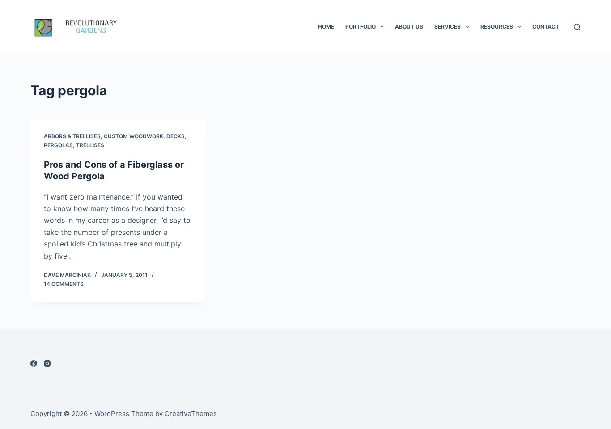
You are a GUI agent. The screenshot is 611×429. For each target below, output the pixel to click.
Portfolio (360, 26)
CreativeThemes (191, 413)
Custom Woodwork (133, 136)
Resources (496, 26)
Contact (545, 26)
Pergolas (58, 145)
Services (447, 26)
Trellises (90, 145)
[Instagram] (47, 363)
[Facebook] (33, 363)
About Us (409, 26)
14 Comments (64, 283)
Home (326, 26)
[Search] (577, 27)
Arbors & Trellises (72, 136)
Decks (175, 136)
